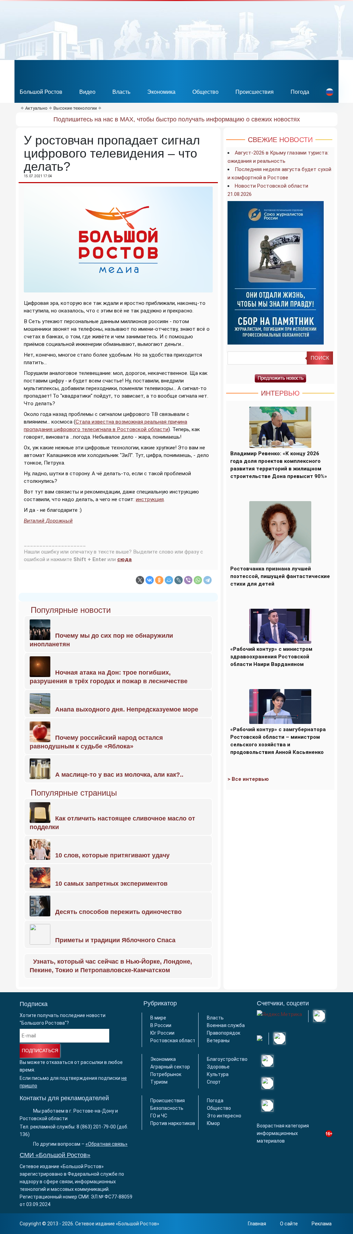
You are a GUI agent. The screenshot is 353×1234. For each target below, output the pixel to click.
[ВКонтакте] (149, 580)
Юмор (213, 1123)
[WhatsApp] (198, 580)
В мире (158, 1018)
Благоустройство (227, 1059)
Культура (218, 1074)
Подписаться (40, 1050)
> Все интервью (248, 779)
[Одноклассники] (159, 580)
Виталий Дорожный (48, 521)
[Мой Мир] (169, 580)
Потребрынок (165, 1074)
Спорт (214, 1082)
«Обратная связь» (106, 1144)
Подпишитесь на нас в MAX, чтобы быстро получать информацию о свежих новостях (176, 119)
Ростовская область (174, 1040)
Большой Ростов (41, 92)
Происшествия (254, 92)
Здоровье (218, 1066)
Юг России (162, 1033)
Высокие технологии (75, 108)
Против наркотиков (172, 1123)
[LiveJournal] (178, 580)
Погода (300, 92)
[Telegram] (207, 580)
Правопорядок (223, 1033)
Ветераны (218, 1040)
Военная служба (226, 1025)
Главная (257, 1223)
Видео (87, 92)
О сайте (289, 1223)
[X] (140, 580)
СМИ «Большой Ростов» (55, 1155)
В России (160, 1025)
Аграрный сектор (170, 1066)
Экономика (161, 92)
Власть (121, 92)
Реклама (322, 1223)
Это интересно (224, 1115)
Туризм (159, 1082)
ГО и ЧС (158, 1115)
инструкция (150, 499)
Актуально (36, 108)
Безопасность (166, 1108)
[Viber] (188, 580)
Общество (205, 92)
